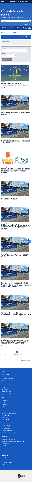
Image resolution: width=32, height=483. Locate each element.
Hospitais (4, 383)
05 (19, 32)
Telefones (10, 27)
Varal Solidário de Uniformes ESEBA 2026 (14, 256)
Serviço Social (5, 417)
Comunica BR (12, 1)
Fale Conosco (28, 28)
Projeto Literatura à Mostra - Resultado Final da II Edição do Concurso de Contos (15, 171)
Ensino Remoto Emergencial (8, 439)
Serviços (4, 27)
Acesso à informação (23, 1)
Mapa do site (24, 5)
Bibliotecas (4, 380)
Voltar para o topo (25, 360)
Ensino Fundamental (7, 430)
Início (9, 32)
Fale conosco (5, 464)
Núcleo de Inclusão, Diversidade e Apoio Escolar (13, 441)
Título (4, 48)
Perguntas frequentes (7, 462)
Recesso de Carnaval (9, 199)
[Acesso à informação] (22, 476)
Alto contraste (16, 5)
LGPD (3, 406)
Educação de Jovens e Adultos (9, 432)
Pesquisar (7, 59)
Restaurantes (5, 385)
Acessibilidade (8, 5)
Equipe (3, 402)
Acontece (14, 32)
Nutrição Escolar (6, 419)
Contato (29, 27)
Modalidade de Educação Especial (10, 413)
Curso (4, 53)
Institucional (5, 400)
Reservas (4, 448)
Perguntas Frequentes (20, 27)
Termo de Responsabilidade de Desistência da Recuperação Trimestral (16, 314)
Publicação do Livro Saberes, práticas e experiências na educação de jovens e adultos (16, 227)
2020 (17, 32)
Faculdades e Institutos (7, 378)
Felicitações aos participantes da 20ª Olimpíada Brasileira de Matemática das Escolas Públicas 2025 (16, 285)
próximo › (16, 354)
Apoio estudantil (6, 389)
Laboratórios (5, 445)
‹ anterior (9, 352)
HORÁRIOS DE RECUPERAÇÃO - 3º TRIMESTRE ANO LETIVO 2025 (15, 342)
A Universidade (5, 374)
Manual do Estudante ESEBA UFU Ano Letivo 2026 (15, 114)
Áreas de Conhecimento (7, 411)
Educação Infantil (6, 428)
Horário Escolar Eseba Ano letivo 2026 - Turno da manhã (16, 142)
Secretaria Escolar (6, 443)
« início (3, 352)
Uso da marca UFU (6, 393)
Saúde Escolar (5, 415)
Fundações (4, 387)
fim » (22, 354)
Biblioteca (4, 422)
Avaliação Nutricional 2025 (11, 84)
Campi (3, 376)
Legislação (4, 404)
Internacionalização (6, 391)
